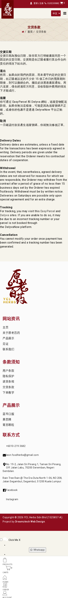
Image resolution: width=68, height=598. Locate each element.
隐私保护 (8, 376)
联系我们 (8, 349)
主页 (5, 327)
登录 (35, 3)
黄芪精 (7, 419)
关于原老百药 (11, 333)
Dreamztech (22, 521)
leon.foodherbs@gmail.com (22, 455)
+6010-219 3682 (15, 446)
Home (5, 582)
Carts (5, 572)
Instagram (12, 499)
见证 (5, 344)
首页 (30, 31)
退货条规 (8, 381)
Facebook (11, 490)
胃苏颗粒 (8, 425)
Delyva (4, 215)
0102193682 (53, 3)
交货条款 (8, 387)
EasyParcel (47, 211)
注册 (41, 3)
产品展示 (8, 338)
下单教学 (8, 392)
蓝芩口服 (8, 414)
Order (6, 590)
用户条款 (8, 370)
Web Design (38, 521)
